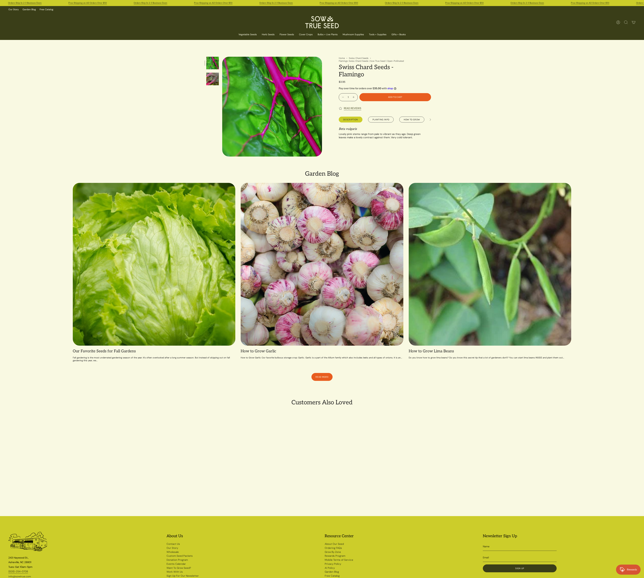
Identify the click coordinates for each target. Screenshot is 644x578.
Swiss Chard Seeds (358, 58)
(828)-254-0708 (18, 571)
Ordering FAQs (333, 548)
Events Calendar (176, 564)
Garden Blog (29, 9)
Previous (222, 106)
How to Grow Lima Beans (431, 351)
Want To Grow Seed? (179, 568)
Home (342, 58)
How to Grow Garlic (258, 351)
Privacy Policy (333, 564)
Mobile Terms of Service (339, 560)
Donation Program (177, 560)
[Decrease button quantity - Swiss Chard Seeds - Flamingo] (342, 97)
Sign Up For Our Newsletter (183, 575)
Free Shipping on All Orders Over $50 (87, 3)
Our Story (13, 9)
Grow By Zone (333, 552)
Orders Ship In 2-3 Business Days (25, 3)
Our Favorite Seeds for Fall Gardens (104, 351)
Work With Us (175, 571)
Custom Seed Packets (180, 556)
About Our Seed (334, 544)
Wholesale (173, 552)
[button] (306, 35)
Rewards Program (335, 556)
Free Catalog (46, 9)
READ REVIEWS (352, 108)
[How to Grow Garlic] (322, 264)
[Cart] (633, 22)
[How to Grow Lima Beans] (490, 264)
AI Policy (330, 568)
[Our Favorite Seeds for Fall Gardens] (154, 264)
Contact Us (173, 544)
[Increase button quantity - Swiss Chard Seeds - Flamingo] (354, 97)
